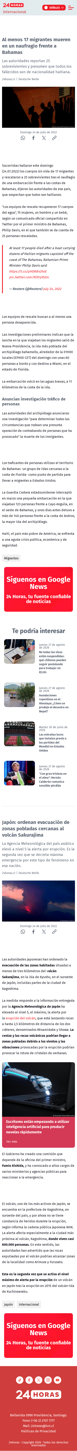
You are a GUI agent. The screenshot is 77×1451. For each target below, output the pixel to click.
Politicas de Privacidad (38, 1431)
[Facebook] (33, 138)
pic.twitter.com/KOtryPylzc (29, 277)
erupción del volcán (21, 1018)
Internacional (29, 1304)
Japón (8, 1304)
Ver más (11, 1142)
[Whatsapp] (23, 138)
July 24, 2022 (52, 288)
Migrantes (11, 558)
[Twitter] (44, 138)
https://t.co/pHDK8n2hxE (28, 271)
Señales (54, 7)
